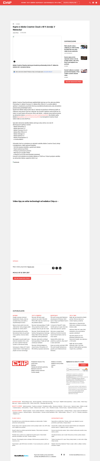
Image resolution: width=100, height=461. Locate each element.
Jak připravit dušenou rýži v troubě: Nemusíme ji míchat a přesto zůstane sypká (68, 435)
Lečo (47, 407)
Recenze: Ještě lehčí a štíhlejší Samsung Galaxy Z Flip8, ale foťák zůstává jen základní (40, 341)
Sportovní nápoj (75, 406)
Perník (43, 407)
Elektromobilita (49, 2)
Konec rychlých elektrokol (38, 410)
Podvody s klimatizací (82, 412)
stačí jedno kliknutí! (47, 71)
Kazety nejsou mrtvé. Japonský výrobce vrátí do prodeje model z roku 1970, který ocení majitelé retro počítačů (71, 60)
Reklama (33, 365)
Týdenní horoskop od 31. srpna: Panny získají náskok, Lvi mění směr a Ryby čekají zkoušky (69, 440)
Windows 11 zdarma (17, 412)
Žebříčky (33, 2)
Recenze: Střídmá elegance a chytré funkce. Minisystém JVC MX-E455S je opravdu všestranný (40, 347)
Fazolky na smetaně (37, 406)
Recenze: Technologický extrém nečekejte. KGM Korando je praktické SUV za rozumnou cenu (30, 440)
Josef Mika (15, 32)
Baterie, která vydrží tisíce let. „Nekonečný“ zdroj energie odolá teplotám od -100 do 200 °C (21, 326)
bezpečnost (54, 315)
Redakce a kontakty (56, 361)
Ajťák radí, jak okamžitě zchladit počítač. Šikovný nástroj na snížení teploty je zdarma (77, 319)
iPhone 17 (69, 412)
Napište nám (31, 266)
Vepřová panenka (27, 406)
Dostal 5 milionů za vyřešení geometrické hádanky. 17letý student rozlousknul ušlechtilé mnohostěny (30, 431)
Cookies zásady (35, 372)
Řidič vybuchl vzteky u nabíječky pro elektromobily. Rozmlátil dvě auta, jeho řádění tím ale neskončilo (71, 48)
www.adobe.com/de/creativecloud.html (36, 115)
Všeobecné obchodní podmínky (39, 367)
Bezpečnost (39, 2)
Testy (28, 2)
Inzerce (53, 365)
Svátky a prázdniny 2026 (23, 403)
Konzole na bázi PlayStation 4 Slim (50, 412)
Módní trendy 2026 (34, 403)
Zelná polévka (25, 407)
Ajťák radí (14, 403)
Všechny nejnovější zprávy (22, 278)
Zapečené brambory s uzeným (75, 407)
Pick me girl (56, 401)
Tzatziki (31, 407)
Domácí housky (63, 407)
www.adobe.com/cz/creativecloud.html (28, 117)
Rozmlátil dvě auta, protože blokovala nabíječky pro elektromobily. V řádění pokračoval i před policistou (29, 422)
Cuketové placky (17, 407)
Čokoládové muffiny (47, 406)
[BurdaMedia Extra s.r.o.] (20, 363)
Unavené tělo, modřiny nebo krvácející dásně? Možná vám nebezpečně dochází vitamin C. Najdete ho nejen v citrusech (68, 426)
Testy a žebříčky (36, 315)
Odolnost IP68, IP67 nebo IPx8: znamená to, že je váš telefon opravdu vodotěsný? (77, 331)
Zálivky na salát (83, 406)
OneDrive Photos (68, 410)
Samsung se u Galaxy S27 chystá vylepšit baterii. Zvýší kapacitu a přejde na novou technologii (21, 348)
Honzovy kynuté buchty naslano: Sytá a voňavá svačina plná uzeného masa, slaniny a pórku (69, 431)
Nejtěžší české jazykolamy (66, 401)
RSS (52, 367)
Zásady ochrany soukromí (38, 370)
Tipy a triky (57, 2)
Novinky (23, 2)
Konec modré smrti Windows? (80, 410)
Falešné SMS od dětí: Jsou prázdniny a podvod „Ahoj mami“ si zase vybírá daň (59, 341)
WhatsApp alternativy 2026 (46, 403)
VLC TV (74, 412)
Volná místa (34, 363)
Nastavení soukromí (36, 368)
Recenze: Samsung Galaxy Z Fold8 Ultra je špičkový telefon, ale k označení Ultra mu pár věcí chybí (40, 326)
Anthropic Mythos (28, 412)
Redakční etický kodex (57, 363)
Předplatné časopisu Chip (38, 361)
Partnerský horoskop (47, 401)
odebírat (83, 365)
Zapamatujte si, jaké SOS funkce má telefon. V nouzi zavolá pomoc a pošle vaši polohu (30, 444)
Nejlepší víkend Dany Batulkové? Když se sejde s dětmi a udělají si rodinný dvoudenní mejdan (68, 444)
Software (15, 261)
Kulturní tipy (84, 401)
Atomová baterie (36, 412)
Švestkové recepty (54, 407)
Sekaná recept (37, 407)
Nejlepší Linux (16, 413)
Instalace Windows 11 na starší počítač (54, 410)
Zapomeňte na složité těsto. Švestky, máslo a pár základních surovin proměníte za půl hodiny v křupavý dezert (67, 422)
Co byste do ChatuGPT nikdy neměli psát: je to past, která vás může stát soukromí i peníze (59, 326)
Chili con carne (67, 406)
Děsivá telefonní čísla (27, 401)
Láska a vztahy (76, 401)
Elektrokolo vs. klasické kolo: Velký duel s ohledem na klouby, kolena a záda (77, 325)
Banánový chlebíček (57, 406)
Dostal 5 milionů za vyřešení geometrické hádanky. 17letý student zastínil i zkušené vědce (72, 72)
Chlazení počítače (27, 410)
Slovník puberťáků (37, 401)
